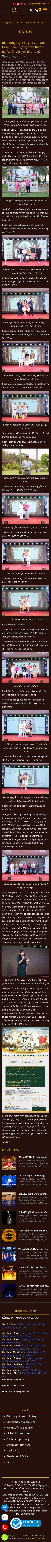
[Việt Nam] (14, 3)
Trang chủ (7, 22)
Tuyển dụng (12, 1450)
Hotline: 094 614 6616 (38, 3)
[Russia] (25, 3)
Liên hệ (10, 1462)
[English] (18, 3)
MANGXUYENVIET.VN (35, 1538)
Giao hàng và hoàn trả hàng (21, 1416)
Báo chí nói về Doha (35, 22)
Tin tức (18, 22)
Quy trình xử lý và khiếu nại (21, 1421)
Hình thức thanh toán (18, 1433)
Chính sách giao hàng (17, 1439)
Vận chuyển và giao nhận (19, 1427)
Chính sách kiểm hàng (18, 1444)
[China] (21, 3)
